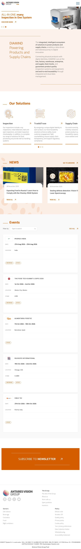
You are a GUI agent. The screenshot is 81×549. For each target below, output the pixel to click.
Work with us (46, 500)
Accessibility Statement (62, 535)
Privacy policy (59, 520)
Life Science (6, 512)
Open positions (47, 503)
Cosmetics (6, 518)
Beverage (6, 515)
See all (72, 229)
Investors (45, 505)
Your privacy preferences (63, 526)
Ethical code (59, 512)
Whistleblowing (60, 532)
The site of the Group (49, 494)
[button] (1, 26)
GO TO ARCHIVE (69, 163)
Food (4, 520)
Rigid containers (8, 523)
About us (45, 497)
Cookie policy (59, 523)
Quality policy (59, 518)
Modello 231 (59, 515)
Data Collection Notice (62, 529)
